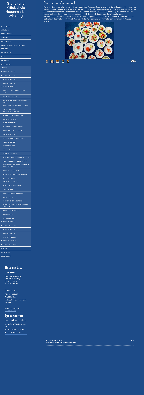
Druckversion (52, 340)
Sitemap (59, 340)
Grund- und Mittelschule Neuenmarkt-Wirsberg (15, 9)
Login (132, 340)
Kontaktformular (10, 311)
